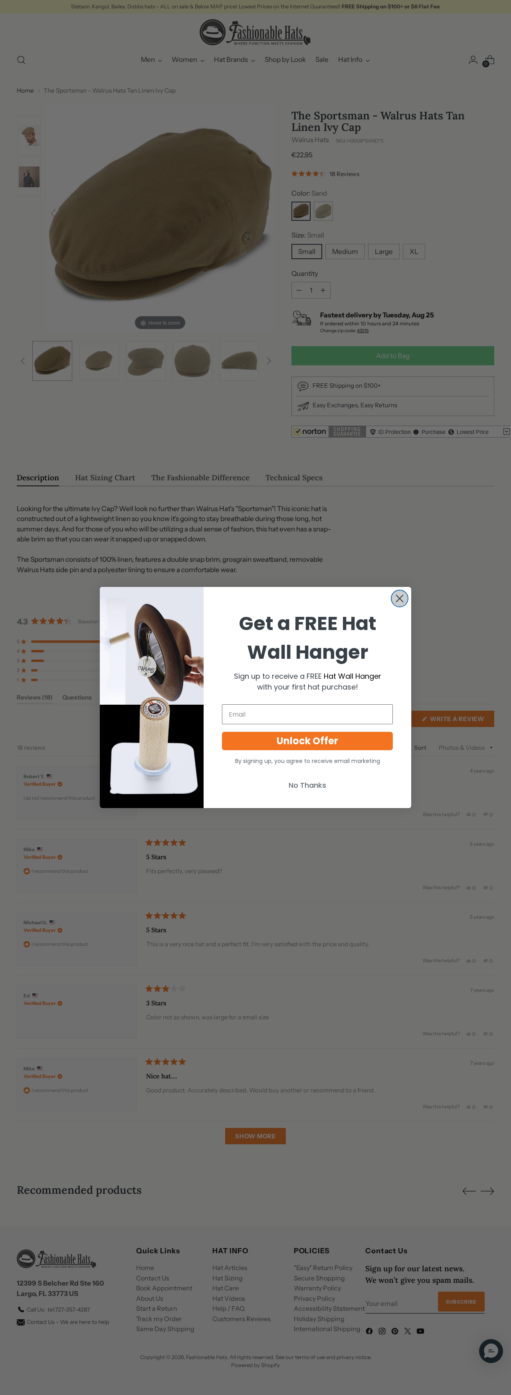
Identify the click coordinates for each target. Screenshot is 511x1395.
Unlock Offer (307, 740)
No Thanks (307, 785)
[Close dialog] (399, 598)
